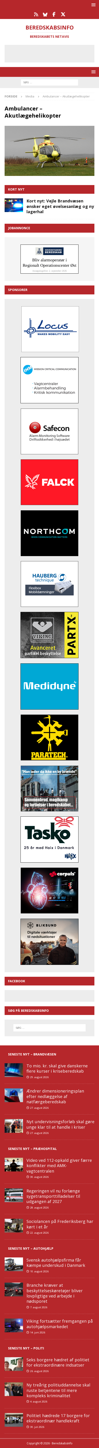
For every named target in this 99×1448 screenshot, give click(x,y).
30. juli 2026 (37, 1427)
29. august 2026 (39, 1077)
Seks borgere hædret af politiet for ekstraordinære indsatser (57, 1362)
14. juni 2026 (37, 1332)
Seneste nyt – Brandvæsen (32, 1054)
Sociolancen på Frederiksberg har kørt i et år (59, 1224)
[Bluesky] (45, 14)
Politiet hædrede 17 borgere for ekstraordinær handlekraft (58, 1418)
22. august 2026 (39, 1232)
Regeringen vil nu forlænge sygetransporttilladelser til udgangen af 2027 (53, 1196)
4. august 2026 (38, 1401)
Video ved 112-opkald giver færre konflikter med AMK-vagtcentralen (59, 1165)
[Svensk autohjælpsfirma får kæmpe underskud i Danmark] (14, 1264)
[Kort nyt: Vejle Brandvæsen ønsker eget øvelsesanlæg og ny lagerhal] (14, 205)
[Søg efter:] (49, 82)
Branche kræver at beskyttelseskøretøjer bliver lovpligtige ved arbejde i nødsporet (54, 1293)
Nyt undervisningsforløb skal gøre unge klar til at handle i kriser (60, 1124)
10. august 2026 (39, 1271)
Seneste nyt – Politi (26, 1348)
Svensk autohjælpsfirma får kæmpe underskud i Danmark (55, 1262)
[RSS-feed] (36, 14)
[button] (92, 4)
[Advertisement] (53, 53)
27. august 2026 (39, 1107)
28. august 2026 (39, 1207)
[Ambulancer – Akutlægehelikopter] (49, 173)
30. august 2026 (39, 1177)
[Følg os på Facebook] (54, 14)
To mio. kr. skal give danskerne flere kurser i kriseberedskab (57, 1068)
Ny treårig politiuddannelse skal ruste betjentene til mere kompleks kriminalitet (58, 1390)
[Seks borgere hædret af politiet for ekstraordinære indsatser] (14, 1364)
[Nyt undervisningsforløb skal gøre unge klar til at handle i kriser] (14, 1126)
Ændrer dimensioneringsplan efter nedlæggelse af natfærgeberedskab (55, 1096)
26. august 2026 (39, 1371)
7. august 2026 (38, 1307)
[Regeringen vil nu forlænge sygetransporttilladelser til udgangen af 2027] (14, 1195)
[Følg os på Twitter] (63, 14)
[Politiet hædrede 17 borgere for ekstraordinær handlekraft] (14, 1420)
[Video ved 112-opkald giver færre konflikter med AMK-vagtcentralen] (14, 1164)
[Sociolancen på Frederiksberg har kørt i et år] (14, 1226)
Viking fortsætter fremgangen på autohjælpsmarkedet (59, 1323)
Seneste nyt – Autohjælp (30, 1248)
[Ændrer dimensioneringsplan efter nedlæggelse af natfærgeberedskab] (14, 1095)
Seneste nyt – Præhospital (32, 1149)
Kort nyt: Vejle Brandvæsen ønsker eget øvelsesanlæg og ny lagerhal (60, 206)
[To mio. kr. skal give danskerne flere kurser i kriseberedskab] (14, 1070)
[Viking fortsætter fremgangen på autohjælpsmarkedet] (14, 1325)
